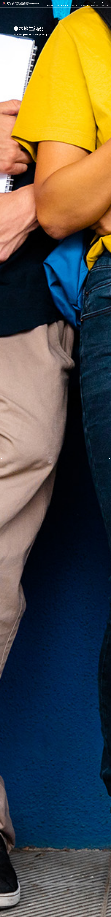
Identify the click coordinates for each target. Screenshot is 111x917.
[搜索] (102, 2)
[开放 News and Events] (107, 5)
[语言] (94, 2)
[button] (2, 458)
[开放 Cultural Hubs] (98, 5)
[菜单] (107, 2)
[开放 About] (52, 5)
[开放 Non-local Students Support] (87, 5)
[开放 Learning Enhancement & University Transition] (67, 5)
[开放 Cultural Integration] (76, 5)
